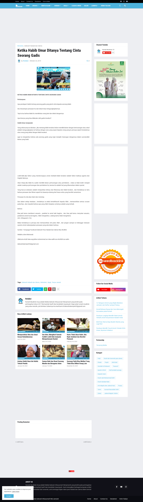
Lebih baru (19, 442)
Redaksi (28, 299)
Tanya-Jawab (56, 282)
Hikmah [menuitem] (56, 6)
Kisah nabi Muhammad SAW (106, 378)
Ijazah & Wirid (102, 370)
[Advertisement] (71, 25)
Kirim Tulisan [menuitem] (105, 6)
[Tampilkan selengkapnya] (58, 289)
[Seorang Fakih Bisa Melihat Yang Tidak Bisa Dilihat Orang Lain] (78, 352)
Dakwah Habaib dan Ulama (33, 46)
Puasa (120, 385)
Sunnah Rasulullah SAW (111, 389)
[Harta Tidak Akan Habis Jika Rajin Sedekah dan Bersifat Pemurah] (78, 325)
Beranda (20, 46)
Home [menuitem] (28, 6)
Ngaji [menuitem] (65, 6)
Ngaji (49, 282)
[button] (120, 5)
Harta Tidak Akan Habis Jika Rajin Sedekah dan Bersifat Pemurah (77, 337)
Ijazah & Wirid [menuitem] (76, 6)
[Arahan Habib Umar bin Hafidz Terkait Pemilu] (28, 352)
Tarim (99, 389)
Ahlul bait (114, 362)
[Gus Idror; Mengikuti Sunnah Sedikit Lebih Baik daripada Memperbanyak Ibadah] (53, 325)
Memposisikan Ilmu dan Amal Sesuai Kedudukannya (27, 336)
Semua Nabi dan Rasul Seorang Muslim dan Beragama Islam (53, 362)
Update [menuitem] (34, 6)
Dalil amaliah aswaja (115, 370)
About (22, 1)
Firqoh (106, 362)
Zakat (99, 393)
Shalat (99, 362)
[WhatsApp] (45, 289)
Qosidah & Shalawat (104, 366)
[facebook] (121, 1)
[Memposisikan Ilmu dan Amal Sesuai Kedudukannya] (28, 325)
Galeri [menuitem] (86, 6)
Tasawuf (115, 366)
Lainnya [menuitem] (94, 6)
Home (17, 1)
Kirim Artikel (46, 1)
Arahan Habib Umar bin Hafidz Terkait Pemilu (27, 362)
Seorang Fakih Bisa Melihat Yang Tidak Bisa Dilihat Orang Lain (78, 362)
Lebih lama (87, 442)
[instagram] (123, 1)
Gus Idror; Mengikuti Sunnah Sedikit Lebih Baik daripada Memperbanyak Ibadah (51, 337)
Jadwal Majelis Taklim (111, 393)
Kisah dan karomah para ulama (113, 358)
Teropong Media (101, 345)
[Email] (54, 289)
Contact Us (29, 1)
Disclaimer (38, 1)
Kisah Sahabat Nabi (103, 382)
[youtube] (127, 1)
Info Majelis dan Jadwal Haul (106, 385)
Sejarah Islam (102, 374)
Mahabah (43, 282)
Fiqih (99, 358)
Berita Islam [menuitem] (45, 6)
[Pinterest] (50, 289)
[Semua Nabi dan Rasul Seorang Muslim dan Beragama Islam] (53, 352)
